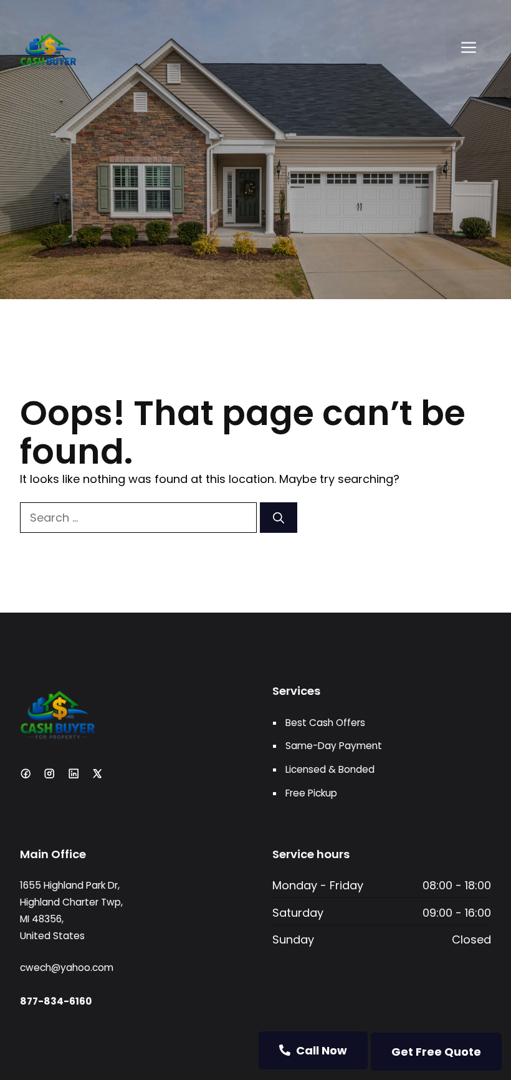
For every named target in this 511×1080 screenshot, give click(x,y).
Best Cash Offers (325, 722)
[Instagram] (49, 773)
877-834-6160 (56, 1001)
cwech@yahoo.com (66, 967)
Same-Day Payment (333, 745)
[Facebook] (25, 773)
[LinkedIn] (73, 773)
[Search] (278, 517)
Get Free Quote (436, 1051)
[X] (97, 773)
